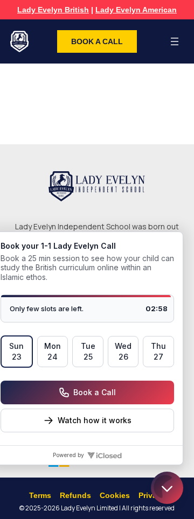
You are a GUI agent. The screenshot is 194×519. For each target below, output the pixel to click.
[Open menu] (174, 41)
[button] (97, 41)
